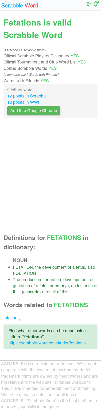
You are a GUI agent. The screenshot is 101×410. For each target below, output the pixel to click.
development (54, 267)
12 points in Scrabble (27, 96)
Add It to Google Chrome (33, 110)
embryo (62, 285)
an (73, 285)
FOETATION (24, 273)
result (51, 291)
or (92, 279)
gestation (21, 285)
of (69, 267)
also (91, 267)
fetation (12, 317)
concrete (31, 291)
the (38, 267)
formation (52, 279)
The (16, 279)
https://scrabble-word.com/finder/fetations (47, 343)
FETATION (23, 267)
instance (85, 285)
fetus (80, 267)
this (16, 291)
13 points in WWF (24, 102)
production (31, 279)
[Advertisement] (50, 177)
